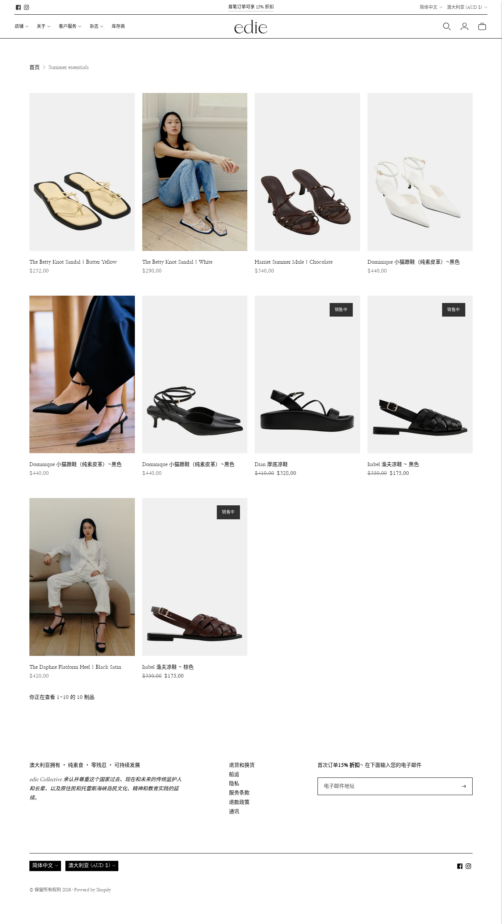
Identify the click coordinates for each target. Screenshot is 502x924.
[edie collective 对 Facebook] (18, 7)
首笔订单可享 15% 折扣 (251, 7)
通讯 (234, 811)
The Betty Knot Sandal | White (177, 262)
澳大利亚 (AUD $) (464, 7)
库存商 (118, 26)
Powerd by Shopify (92, 890)
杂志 (94, 26)
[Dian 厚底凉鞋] (307, 375)
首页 (34, 67)
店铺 (19, 26)
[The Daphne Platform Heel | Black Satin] (82, 577)
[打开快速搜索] (447, 26)
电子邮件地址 (338, 777)
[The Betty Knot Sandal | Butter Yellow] (82, 172)
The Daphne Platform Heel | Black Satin (75, 667)
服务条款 (239, 792)
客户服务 (67, 26)
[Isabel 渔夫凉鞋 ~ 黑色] (420, 375)
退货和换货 (242, 765)
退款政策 (239, 802)
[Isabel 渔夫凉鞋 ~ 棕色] (195, 577)
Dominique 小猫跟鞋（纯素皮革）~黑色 (413, 262)
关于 (41, 26)
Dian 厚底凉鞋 (271, 464)
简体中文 (428, 7)
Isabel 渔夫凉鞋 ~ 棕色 (168, 667)
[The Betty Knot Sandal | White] (195, 172)
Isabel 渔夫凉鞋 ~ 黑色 (393, 464)
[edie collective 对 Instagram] (26, 7)
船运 (234, 774)
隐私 (234, 783)
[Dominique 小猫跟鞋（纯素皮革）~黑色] (420, 172)
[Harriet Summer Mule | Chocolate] (307, 172)
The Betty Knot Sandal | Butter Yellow (73, 262)
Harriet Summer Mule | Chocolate (294, 262)
